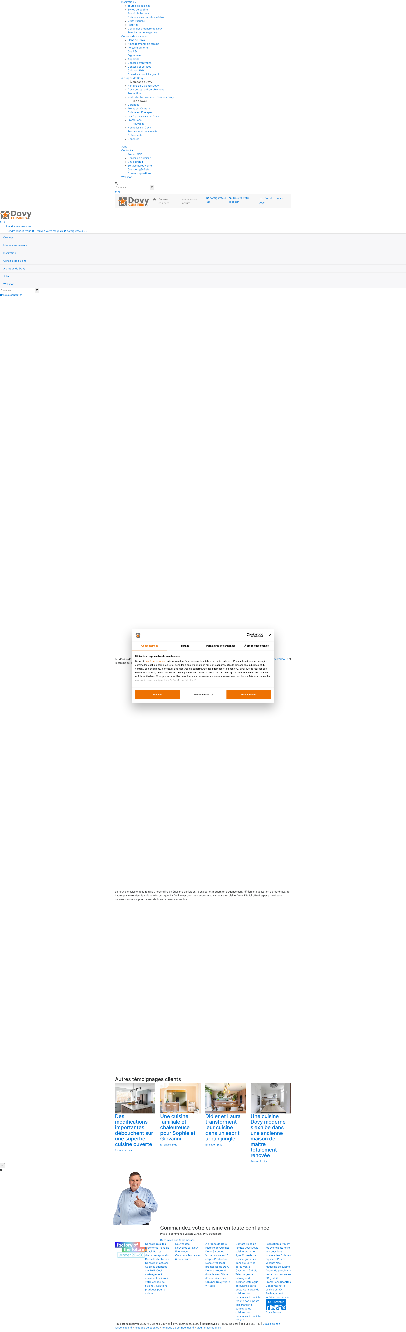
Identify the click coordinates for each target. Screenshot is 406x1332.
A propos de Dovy (216, 1243)
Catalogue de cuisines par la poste (247, 1285)
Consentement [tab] (149, 645)
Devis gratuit (135, 161)
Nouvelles (138, 123)
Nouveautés (182, 1243)
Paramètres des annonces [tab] (220, 645)
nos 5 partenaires (155, 661)
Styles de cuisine (138, 9)
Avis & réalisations (138, 13)
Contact (126, 150)
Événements (135, 135)
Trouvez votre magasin (239, 199)
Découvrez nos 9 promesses (177, 1240)
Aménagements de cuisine (143, 43)
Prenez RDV (135, 154)
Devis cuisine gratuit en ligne (247, 1251)
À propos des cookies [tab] (256, 645)
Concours (133, 139)
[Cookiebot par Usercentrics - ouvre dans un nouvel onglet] (249, 635)
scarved (289, 379)
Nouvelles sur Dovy (139, 127)
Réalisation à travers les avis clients (145, 318)
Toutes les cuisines (139, 5)
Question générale (138, 169)
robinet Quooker (155, 617)
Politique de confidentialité (178, 1327)
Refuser (157, 694)
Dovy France (273, 1312)
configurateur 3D (216, 199)
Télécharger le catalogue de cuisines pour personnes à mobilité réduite (248, 1312)
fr (116, 191)
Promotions (134, 119)
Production (134, 93)
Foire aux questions (139, 173)
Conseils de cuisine (133, 36)
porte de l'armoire (277, 659)
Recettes (133, 24)
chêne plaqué (264, 375)
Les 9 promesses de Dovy (143, 116)
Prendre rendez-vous (271, 200)
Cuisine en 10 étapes (140, 112)
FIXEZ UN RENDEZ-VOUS (266, 1059)
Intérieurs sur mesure (189, 201)
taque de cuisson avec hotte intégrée (269, 794)
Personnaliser (201, 694)
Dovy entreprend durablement (146, 89)
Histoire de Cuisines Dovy (143, 85)
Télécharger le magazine (142, 32)
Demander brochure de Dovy (145, 28)
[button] (8, 237)
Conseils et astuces (139, 66)
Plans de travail (137, 40)
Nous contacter (12, 294)
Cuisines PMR (136, 70)
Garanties (133, 104)
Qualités (132, 51)
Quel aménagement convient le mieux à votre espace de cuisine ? (156, 1278)
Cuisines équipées (163, 201)
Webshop (126, 177)
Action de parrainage (278, 1270)
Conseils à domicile (139, 158)
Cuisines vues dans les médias (146, 17)
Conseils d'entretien (139, 62)
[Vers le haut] (2, 1165)
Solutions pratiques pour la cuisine (156, 1289)
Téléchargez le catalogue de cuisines (244, 1278)
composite (265, 786)
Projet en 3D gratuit (139, 108)
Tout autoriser (248, 694)
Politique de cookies (146, 1327)
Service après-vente (140, 165)
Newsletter (277, 1302)
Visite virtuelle (136, 21)
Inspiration (128, 1)
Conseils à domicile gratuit (144, 74)
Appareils (133, 59)
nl (119, 191)
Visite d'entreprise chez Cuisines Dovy (151, 97)
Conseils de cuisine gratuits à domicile (246, 1259)
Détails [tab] (185, 645)
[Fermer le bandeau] (270, 635)
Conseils (150, 1243)
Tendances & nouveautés (142, 131)
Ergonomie (134, 55)
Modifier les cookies (208, 1327)
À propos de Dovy (132, 78)
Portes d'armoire (138, 47)
